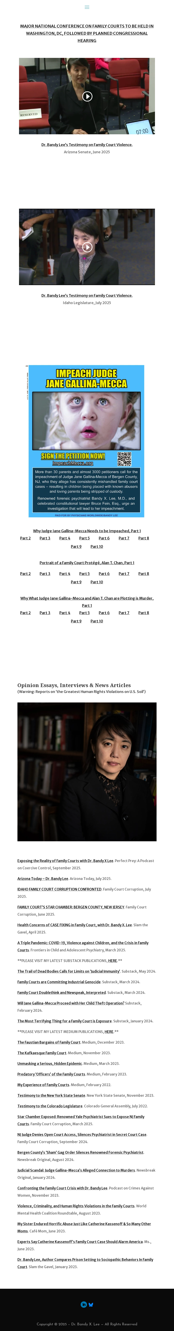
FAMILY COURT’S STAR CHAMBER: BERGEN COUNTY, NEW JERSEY (70, 907)
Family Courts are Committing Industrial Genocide (59, 982)
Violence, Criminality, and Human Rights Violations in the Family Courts (76, 1206)
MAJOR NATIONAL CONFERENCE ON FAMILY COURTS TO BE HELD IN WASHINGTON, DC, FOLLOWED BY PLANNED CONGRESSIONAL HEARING (87, 33)
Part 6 (104, 538)
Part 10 (97, 546)
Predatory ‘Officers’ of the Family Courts (51, 1074)
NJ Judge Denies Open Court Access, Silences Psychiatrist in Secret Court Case (81, 1134)
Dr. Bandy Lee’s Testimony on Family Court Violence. (87, 144)
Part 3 (45, 538)
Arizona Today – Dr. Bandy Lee (42, 879)
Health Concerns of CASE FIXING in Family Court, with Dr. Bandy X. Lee (74, 925)
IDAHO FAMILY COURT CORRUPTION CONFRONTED (59, 889)
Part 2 (25, 538)
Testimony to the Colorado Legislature (49, 1106)
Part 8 (143, 538)
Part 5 (84, 538)
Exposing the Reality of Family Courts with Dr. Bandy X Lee (65, 861)
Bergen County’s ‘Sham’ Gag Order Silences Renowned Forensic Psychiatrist (80, 1152)
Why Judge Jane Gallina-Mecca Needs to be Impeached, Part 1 (87, 531)
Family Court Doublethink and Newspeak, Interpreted (61, 993)
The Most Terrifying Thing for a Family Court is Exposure (64, 1021)
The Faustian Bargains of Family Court (48, 1042)
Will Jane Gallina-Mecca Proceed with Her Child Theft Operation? (70, 1003)
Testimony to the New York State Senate (51, 1095)
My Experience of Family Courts (43, 1085)
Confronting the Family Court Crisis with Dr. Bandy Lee (62, 1188)
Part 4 (64, 538)
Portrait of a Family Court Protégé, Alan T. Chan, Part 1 (87, 562)
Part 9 (76, 546)
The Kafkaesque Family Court (41, 1053)
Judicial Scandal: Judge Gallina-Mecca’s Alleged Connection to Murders (76, 1170)
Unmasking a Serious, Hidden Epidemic (49, 1063)
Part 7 (124, 538)
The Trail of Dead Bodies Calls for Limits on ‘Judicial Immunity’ (68, 971)
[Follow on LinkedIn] (84, 1304)
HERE (112, 961)
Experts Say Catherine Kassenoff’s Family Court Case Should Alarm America (80, 1242)
